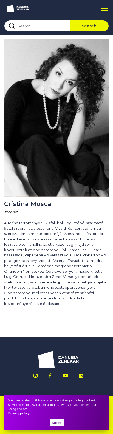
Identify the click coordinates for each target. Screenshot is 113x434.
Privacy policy (18, 413)
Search (89, 25)
